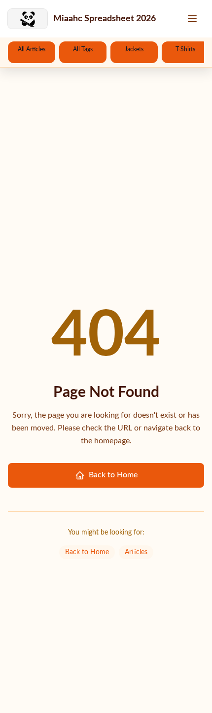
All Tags (83, 49)
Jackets (134, 49)
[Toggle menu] (193, 19)
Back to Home (113, 475)
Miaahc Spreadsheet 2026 (104, 18)
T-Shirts (185, 49)
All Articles (31, 49)
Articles (136, 552)
